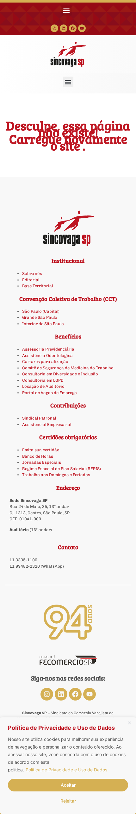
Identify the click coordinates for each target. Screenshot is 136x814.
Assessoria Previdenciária (48, 349)
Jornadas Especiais (41, 462)
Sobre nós (32, 273)
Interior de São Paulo (43, 323)
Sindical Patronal (39, 418)
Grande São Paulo (39, 317)
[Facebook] (73, 28)
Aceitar (68, 785)
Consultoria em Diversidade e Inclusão (60, 374)
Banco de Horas (37, 456)
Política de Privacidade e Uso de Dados (66, 769)
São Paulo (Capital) (40, 311)
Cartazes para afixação (45, 361)
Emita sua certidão (40, 450)
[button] (66, 10)
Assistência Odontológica (47, 355)
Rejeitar (68, 801)
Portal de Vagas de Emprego (49, 392)
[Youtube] (82, 28)
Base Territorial (37, 286)
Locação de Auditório (43, 386)
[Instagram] (54, 28)
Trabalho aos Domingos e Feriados (56, 474)
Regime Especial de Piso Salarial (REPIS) (61, 468)
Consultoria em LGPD (43, 380)
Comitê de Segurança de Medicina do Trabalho (68, 368)
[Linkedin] (63, 28)
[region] (68, 765)
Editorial (30, 279)
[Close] (129, 723)
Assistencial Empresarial (46, 424)
